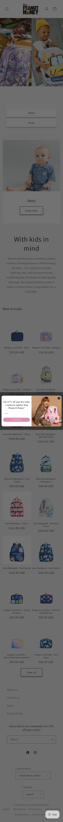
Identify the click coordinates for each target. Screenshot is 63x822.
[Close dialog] (59, 398)
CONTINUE (16, 420)
